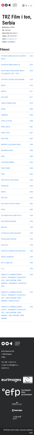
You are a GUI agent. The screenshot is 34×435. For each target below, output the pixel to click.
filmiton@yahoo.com (11, 39)
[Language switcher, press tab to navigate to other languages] (30, 5)
